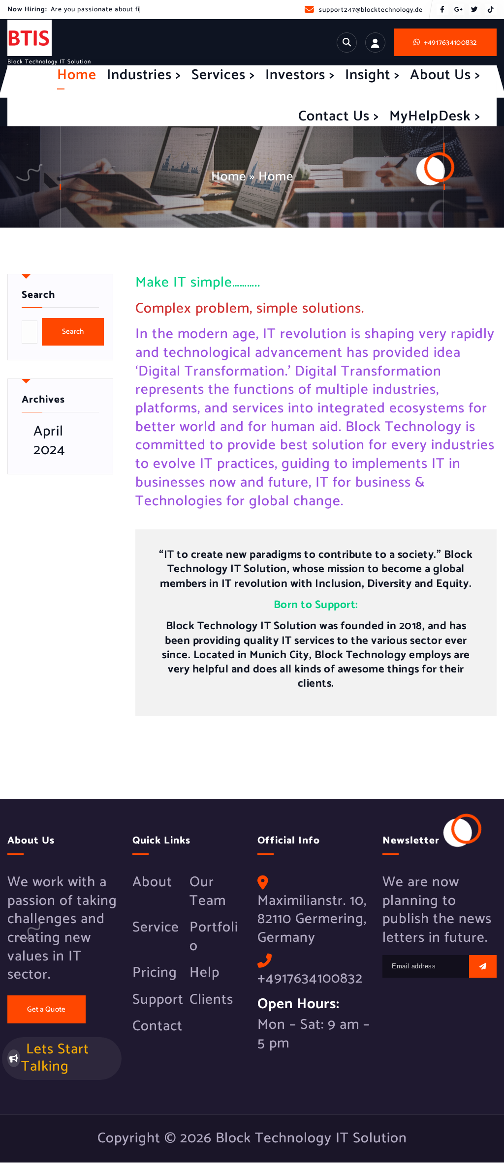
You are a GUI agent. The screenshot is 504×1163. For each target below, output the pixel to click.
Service (155, 928)
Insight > (372, 75)
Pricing (154, 973)
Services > (223, 75)
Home (76, 75)
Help (204, 973)
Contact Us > (338, 116)
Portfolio (213, 937)
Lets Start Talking (55, 1058)
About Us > (445, 75)
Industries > (144, 75)
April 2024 (49, 441)
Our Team (207, 891)
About (152, 882)
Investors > (300, 75)
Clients (211, 1000)
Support (158, 1000)
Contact (157, 1027)
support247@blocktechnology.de (371, 10)
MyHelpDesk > (434, 116)
